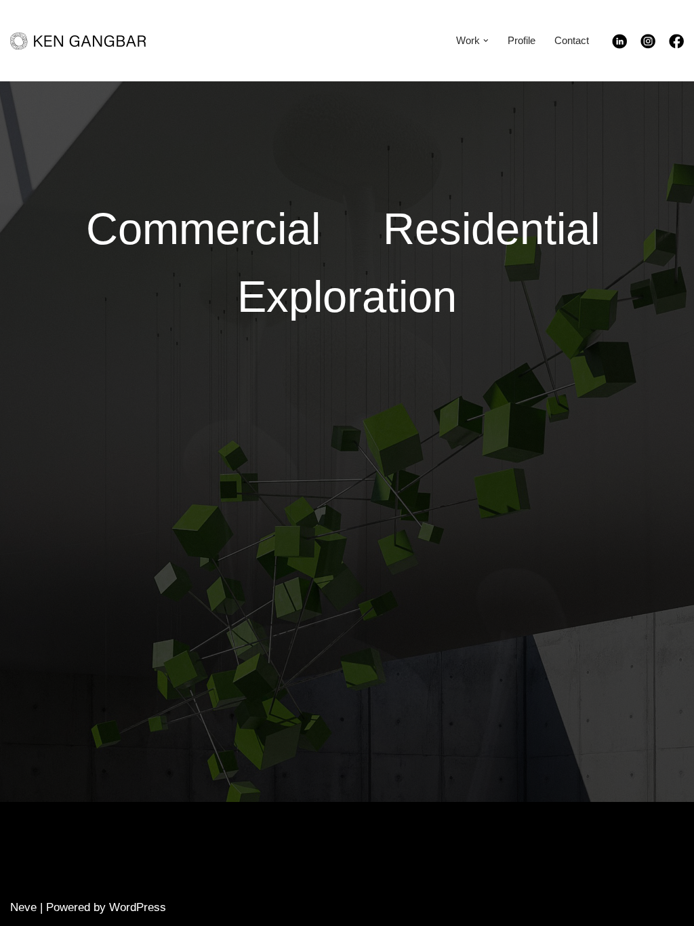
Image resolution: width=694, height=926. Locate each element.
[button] (486, 40)
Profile (521, 40)
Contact (571, 40)
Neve (23, 907)
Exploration (347, 296)
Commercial (203, 229)
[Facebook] (676, 45)
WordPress (137, 907)
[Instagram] (654, 45)
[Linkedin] (626, 45)
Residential (491, 229)
